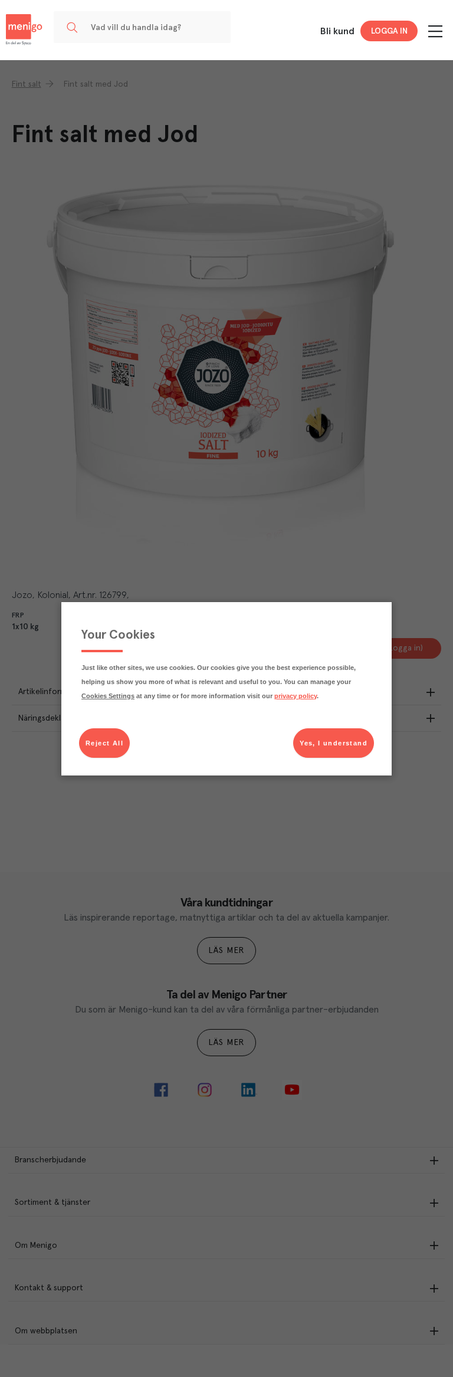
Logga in (389, 31)
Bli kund (337, 31)
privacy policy (295, 695)
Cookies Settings (107, 695)
